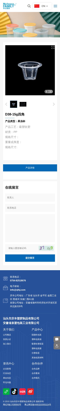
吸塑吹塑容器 (37, 344)
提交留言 (30, 258)
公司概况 (7, 335)
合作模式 (35, 378)
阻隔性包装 (36, 335)
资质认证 (7, 339)
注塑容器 (35, 353)
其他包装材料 (37, 357)
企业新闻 (7, 369)
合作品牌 (35, 369)
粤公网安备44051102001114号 (37, 404)
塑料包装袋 (36, 339)
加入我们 (7, 344)
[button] (8, 70)
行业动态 (7, 373)
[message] (57, 339)
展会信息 (7, 378)
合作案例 (35, 373)
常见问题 (7, 382)
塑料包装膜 (36, 348)
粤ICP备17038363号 (12, 404)
